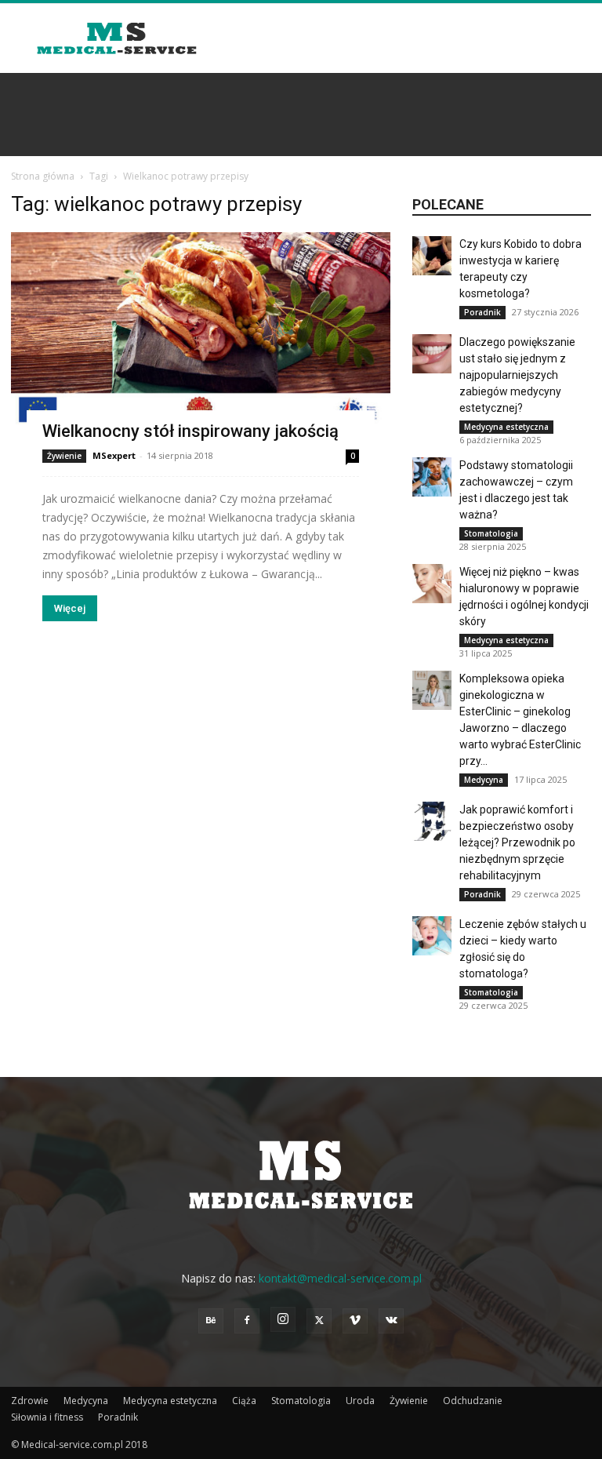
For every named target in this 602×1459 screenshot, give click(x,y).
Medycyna (483, 779)
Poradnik (482, 312)
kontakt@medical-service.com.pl (340, 1278)
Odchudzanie (472, 1400)
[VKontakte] (391, 1320)
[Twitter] (319, 1320)
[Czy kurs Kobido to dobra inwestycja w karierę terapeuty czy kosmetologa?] (432, 255)
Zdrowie (30, 1400)
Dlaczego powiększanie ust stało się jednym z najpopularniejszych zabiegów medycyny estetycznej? (517, 375)
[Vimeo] (355, 1320)
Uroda (360, 1400)
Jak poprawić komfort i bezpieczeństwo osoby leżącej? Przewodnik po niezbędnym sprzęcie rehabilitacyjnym (517, 842)
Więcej (69, 608)
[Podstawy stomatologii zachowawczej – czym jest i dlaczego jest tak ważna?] (432, 477)
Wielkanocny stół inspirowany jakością (190, 431)
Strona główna (42, 176)
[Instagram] (283, 1319)
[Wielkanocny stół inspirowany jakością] (200, 337)
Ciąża (244, 1400)
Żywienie (64, 455)
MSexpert (114, 455)
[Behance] (210, 1320)
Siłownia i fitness (47, 1417)
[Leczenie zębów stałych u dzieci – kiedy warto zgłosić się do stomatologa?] (432, 935)
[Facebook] (246, 1320)
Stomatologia (491, 533)
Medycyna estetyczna (506, 426)
